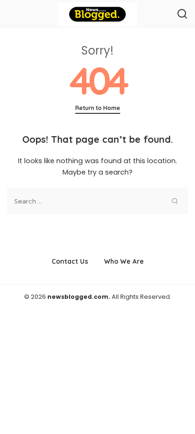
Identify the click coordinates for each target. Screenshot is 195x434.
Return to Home (97, 107)
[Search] (182, 14)
